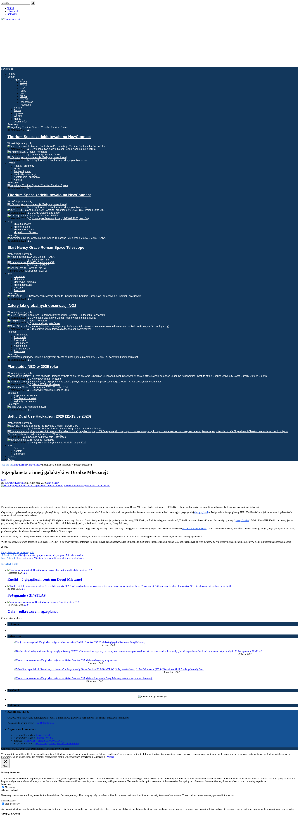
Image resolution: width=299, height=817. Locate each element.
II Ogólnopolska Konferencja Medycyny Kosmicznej (60, 160)
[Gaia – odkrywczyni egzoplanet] (43, 602)
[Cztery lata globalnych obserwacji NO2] (74, 296)
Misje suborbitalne (24, 229)
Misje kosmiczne (23, 284)
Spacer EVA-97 (40, 265)
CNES (23, 82)
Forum (11, 74)
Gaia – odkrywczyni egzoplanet (32, 611)
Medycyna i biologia (25, 282)
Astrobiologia (21, 334)
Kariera (18, 179)
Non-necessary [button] (8, 800)
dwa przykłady (201, 512)
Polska (17, 110)
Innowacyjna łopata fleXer (46, 154)
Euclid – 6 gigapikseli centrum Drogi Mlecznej (44, 579)
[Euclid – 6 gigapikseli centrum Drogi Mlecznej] (49, 570)
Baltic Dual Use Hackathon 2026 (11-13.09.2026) (49, 416)
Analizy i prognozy (24, 165)
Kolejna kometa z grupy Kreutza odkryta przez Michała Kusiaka (51, 555)
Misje (10, 221)
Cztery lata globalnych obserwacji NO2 (41, 305)
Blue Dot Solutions (44, 723)
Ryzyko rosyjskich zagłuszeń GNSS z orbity (57, 743)
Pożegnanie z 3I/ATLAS (26, 595)
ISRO (23, 90)
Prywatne (19, 113)
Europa (18, 107)
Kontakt (18, 451)
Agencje (18, 79)
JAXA (23, 93)
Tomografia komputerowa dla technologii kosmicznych (61, 329)
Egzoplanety (21, 343)
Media (17, 118)
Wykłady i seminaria (25, 401)
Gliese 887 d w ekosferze (46, 384)
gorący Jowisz (242, 520)
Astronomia (20, 337)
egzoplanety (23, 552)
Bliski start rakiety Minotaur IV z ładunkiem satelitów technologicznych (51, 558)
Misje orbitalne (22, 226)
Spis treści (19, 453)
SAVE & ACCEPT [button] (10, 814)
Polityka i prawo (22, 171)
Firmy (17, 168)
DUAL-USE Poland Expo (46, 212)
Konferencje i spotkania (27, 177)
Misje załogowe (22, 224)
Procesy (18, 287)
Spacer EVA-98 (40, 259)
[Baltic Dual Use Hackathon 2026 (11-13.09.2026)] (26, 406)
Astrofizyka (20, 340)
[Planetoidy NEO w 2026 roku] (72, 357)
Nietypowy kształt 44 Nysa (46, 378)
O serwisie (19, 448)
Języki (10, 459)
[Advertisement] (149, 44)
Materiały (19, 279)
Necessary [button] (6, 784)
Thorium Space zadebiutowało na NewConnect (49, 137)
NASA (23, 96)
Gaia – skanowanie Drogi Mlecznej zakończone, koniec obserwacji (119, 678)
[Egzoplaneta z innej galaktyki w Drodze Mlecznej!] (55, 485)
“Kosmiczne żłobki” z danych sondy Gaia (183, 669)
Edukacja (12, 392)
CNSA (23, 85)
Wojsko (18, 116)
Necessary (10, 787)
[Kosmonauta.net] (10, 19)
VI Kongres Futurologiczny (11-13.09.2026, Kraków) (60, 218)
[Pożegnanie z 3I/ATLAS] (119, 586)
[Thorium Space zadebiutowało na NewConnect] (37, 127)
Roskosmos (26, 102)
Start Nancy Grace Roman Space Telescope (45, 247)
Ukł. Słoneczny (22, 348)
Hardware (19, 276)
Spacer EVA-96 (38, 270)
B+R (9, 273)
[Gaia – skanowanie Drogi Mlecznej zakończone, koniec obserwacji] (49, 678)
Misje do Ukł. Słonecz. (26, 232)
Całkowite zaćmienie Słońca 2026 (50, 390)
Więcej (110, 757)
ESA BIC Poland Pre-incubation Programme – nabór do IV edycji (67, 428)
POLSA (24, 99)
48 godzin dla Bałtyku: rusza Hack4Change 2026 (59, 442)
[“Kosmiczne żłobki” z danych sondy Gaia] (87, 669)
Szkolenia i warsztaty (25, 398)
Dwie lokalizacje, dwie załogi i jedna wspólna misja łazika (64, 149)
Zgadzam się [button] (100, 757)
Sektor (11, 76)
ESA (22, 88)
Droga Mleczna (9, 552)
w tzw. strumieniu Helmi (194, 528)
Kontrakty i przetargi (25, 174)
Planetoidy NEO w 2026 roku (32, 366)
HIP (32, 552)
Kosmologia (20, 345)
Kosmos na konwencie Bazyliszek (47, 437)
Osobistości (20, 121)
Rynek (11, 163)
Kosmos (12, 331)
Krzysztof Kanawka (15, 482)
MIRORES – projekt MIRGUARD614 (43, 740)
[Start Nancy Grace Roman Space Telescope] (56, 238)
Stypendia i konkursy (25, 395)
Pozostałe (25, 104)
